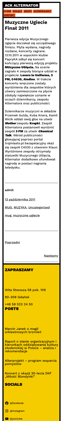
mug (8, 215)
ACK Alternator (21, 5)
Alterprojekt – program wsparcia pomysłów (31, 362)
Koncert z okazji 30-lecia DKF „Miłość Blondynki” (28, 375)
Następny (51, 256)
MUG (8, 207)
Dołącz (17, 11)
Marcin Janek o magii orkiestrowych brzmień (23, 330)
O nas (7, 11)
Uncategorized (39, 207)
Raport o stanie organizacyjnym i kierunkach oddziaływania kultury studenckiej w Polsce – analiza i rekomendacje (31, 346)
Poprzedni (12, 242)
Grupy (28, 11)
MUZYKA (20, 207)
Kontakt (9, 15)
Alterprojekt (42, 11)
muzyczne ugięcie (26, 215)
